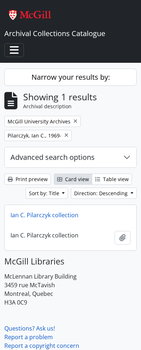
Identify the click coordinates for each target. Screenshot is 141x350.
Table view (115, 179)
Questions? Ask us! (29, 328)
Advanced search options (52, 157)
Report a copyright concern (41, 346)
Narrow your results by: (70, 77)
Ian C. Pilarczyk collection (44, 215)
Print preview (31, 179)
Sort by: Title (45, 193)
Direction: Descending (101, 193)
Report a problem (28, 337)
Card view (76, 179)
